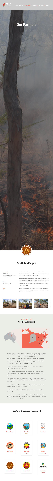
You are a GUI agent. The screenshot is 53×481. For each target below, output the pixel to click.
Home (16, 5)
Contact (48, 5)
